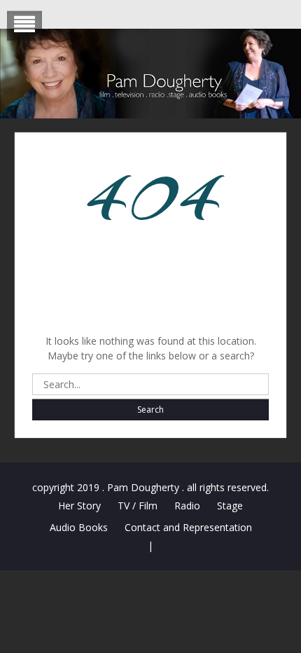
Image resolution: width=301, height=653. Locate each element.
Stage (230, 505)
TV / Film (138, 505)
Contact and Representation (188, 527)
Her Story (79, 505)
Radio (187, 505)
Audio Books (79, 527)
